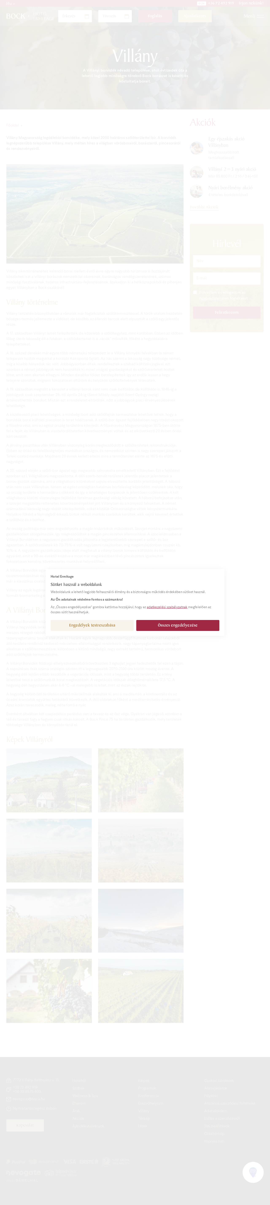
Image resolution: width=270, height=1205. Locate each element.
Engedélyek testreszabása (92, 625)
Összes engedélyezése (178, 625)
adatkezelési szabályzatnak (167, 607)
